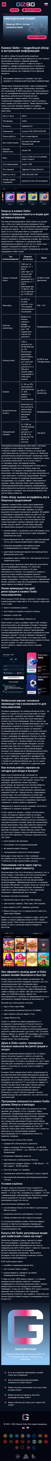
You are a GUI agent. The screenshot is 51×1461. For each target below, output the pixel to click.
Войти (14, 10)
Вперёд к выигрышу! (25, 1340)
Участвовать (38, 37)
